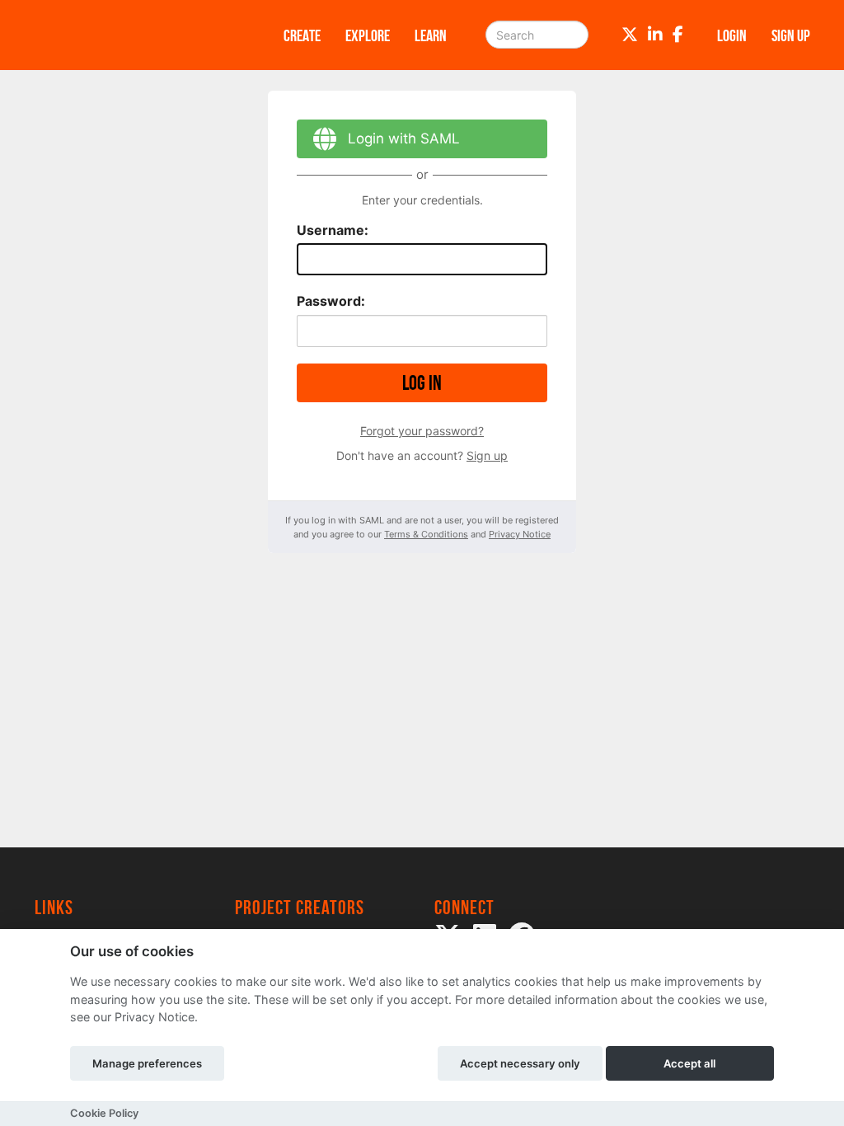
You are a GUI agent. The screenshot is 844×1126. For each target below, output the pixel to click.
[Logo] (137, 35)
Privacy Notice (520, 534)
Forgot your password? (422, 431)
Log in (422, 383)
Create (302, 35)
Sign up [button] (790, 35)
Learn (431, 35)
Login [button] (732, 35)
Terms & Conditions (426, 534)
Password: (331, 301)
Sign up (487, 455)
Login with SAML (404, 138)
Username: (332, 230)
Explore (367, 35)
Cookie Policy (104, 1113)
